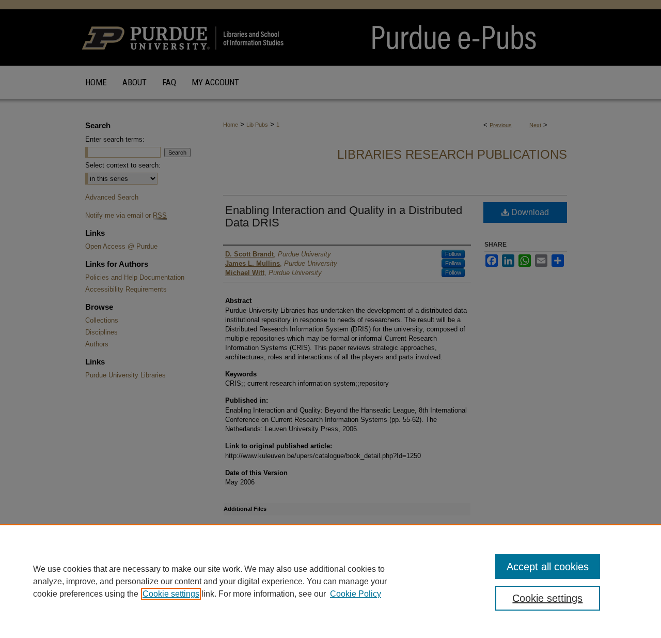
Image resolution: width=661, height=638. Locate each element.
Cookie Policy (355, 593)
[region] (330, 581)
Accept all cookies (548, 566)
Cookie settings (171, 593)
